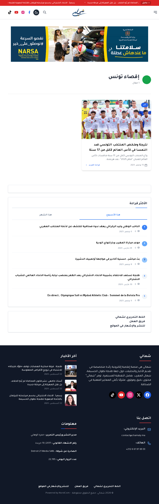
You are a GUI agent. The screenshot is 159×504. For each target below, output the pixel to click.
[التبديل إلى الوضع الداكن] (36, 12)
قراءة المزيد (94, 165)
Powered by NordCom (58, 493)
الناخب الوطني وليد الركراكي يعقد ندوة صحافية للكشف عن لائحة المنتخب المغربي (89, 226)
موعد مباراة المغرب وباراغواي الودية (118, 243)
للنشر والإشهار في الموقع (127, 326)
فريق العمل (137, 321)
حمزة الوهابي (37, 435)
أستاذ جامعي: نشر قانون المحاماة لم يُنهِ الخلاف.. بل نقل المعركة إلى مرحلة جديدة (36, 383)
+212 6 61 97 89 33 (135, 449)
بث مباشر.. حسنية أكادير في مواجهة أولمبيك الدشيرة (107, 259)
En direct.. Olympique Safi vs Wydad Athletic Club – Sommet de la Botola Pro (94, 295)
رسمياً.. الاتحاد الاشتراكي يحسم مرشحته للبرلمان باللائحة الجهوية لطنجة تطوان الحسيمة (40, 3)
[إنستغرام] (23, 12)
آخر (144, 105)
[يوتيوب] (16, 12)
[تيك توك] (10, 12)
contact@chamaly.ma (133, 435)
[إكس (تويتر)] (139, 395)
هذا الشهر (46, 215)
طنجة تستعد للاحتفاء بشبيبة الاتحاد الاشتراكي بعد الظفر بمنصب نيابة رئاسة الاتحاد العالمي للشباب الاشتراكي (77, 277)
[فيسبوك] (29, 12)
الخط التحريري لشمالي (130, 317)
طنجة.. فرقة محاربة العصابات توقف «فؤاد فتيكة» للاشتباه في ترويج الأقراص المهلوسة (35, 369)
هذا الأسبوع (113, 215)
